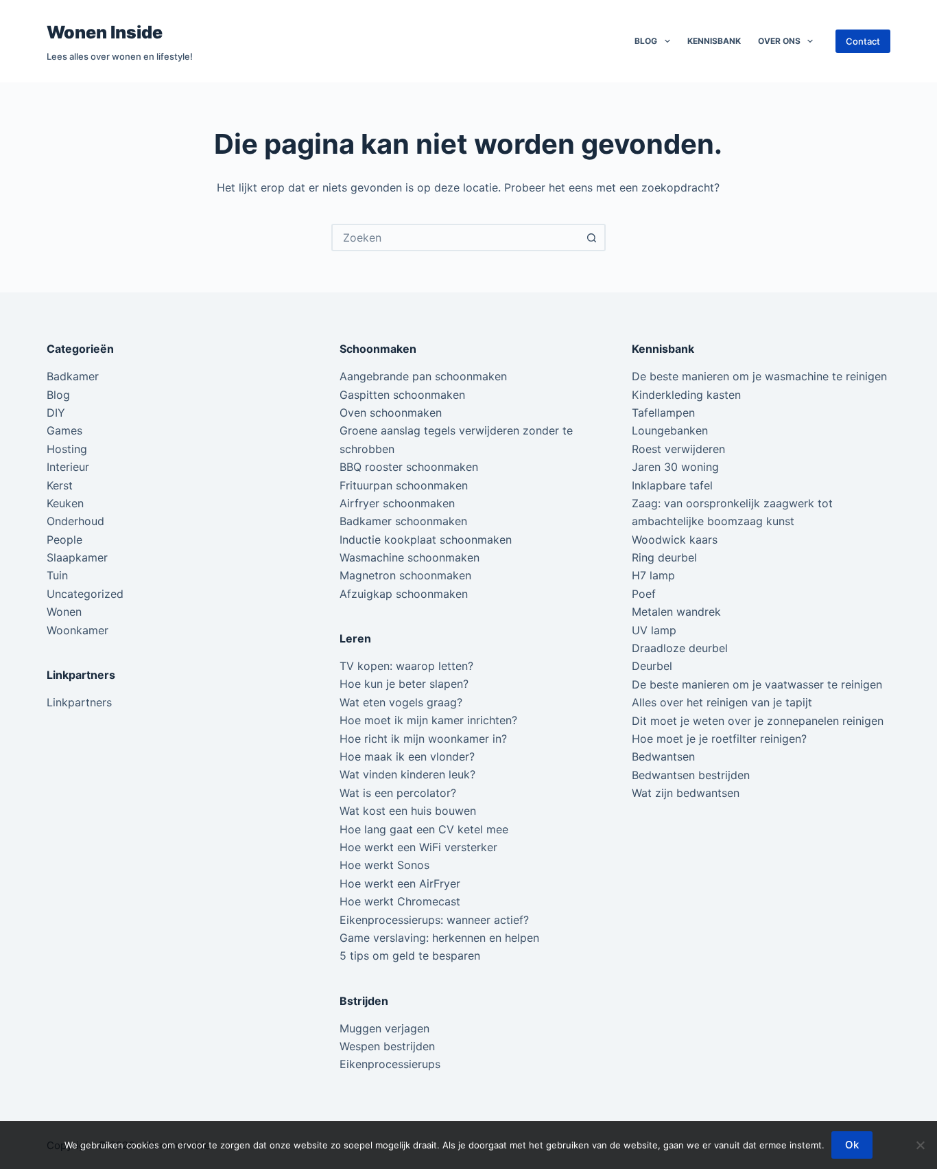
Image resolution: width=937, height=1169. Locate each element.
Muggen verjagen (384, 1028)
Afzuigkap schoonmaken (404, 594)
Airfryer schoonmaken (397, 503)
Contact (863, 41)
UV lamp (654, 630)
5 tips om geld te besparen (410, 955)
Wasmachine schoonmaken (409, 557)
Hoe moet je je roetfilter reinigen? (719, 738)
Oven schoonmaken (391, 412)
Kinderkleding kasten (686, 395)
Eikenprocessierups (390, 1064)
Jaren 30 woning (675, 467)
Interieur (68, 467)
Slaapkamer (77, 557)
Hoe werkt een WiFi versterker (418, 847)
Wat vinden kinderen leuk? (407, 774)
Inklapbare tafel (672, 485)
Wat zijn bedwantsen (685, 793)
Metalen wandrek (676, 611)
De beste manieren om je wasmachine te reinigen (759, 376)
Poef (644, 594)
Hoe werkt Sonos (384, 865)
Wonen (64, 611)
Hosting (67, 449)
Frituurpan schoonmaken (404, 485)
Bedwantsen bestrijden (691, 775)
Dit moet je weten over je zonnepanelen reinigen (757, 721)
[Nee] (920, 1145)
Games (64, 430)
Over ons (779, 41)
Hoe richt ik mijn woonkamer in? (423, 738)
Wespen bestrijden (387, 1046)
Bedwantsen (663, 756)
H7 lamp (653, 575)
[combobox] (456, 237)
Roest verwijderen (678, 449)
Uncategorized (85, 594)
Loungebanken (670, 430)
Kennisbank (714, 41)
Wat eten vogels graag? (401, 702)
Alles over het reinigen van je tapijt (722, 702)
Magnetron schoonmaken (405, 575)
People (64, 539)
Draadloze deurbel (680, 648)
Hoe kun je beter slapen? (404, 684)
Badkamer (73, 376)
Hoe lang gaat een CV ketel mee (424, 829)
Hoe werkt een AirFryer (400, 883)
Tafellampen (663, 412)
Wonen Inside (105, 32)
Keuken (65, 503)
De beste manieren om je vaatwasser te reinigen (757, 684)
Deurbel (652, 666)
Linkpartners (79, 702)
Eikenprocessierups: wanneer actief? (434, 920)
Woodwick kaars (674, 539)
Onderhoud (75, 521)
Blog (645, 41)
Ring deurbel (664, 557)
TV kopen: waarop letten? (406, 666)
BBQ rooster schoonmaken (409, 467)
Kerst (60, 485)
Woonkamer (77, 630)
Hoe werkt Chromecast (400, 901)
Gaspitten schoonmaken (402, 395)
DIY (56, 412)
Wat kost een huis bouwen (408, 811)
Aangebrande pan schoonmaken (423, 376)
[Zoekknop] (592, 237)
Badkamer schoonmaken (403, 521)
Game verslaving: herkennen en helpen (439, 938)
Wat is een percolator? (398, 793)
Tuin (57, 575)
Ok (852, 1144)
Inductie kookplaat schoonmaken (426, 539)
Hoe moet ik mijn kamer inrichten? (428, 720)
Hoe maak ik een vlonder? (407, 756)
